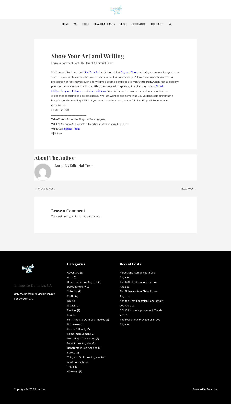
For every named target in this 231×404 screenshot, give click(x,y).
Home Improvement (79, 333)
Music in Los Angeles (79, 343)
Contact (157, 24)
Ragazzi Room (130, 72)
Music (123, 24)
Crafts (70, 296)
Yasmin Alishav (97, 91)
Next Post (188, 188)
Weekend (72, 371)
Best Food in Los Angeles (82, 282)
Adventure (73, 272)
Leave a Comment (62, 63)
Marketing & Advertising (81, 338)
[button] (169, 24)
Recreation (139, 24)
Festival (71, 310)
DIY (69, 300)
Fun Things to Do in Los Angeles (86, 319)
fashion (71, 305)
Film (69, 315)
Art (77, 63)
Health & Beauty (104, 24)
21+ (76, 24)
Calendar (72, 291)
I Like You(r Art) (91, 72)
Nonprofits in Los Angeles (82, 347)
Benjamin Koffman (71, 91)
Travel (70, 366)
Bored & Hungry (76, 286)
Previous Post (45, 188)
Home (65, 24)
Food (86, 24)
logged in (71, 216)
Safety (71, 352)
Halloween (73, 324)
